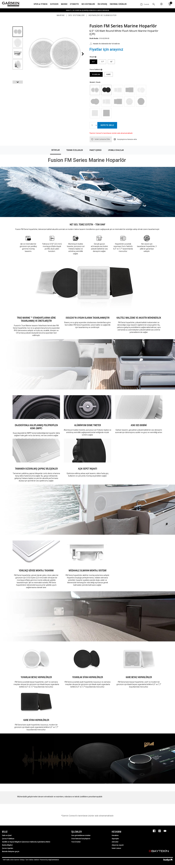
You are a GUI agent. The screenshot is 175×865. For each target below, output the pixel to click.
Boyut (92, 57)
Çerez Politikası (8, 839)
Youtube (165, 831)
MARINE (64, 4)
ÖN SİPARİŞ (102, 4)
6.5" (93, 62)
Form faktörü (95, 69)
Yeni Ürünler (76, 842)
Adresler (115, 842)
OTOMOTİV (74, 4)
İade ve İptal (6, 835)
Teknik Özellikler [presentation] (74, 150)
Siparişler (115, 839)
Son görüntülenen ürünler (81, 835)
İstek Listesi (116, 848)
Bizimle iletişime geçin (10, 851)
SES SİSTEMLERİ (88, 4)
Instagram (159, 831)
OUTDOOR (54, 4)
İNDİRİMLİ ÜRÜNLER (118, 4)
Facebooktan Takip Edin (154, 831)
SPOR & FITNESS (41, 4)
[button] (18, 82)
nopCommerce (53, 860)
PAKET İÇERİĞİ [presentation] (95, 150)
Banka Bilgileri (7, 845)
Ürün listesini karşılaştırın (80, 839)
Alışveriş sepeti (117, 845)
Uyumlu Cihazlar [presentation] (116, 150)
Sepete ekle (107, 125)
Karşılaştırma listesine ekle (127, 139)
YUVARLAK (96, 74)
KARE (108, 74)
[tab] (55, 150)
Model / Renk (95, 82)
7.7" (102, 62)
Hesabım (115, 835)
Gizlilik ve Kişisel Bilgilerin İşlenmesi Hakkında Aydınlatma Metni (26, 842)
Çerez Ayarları (7, 848)
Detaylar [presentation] (55, 150)
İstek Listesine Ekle (102, 139)
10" (111, 62)
